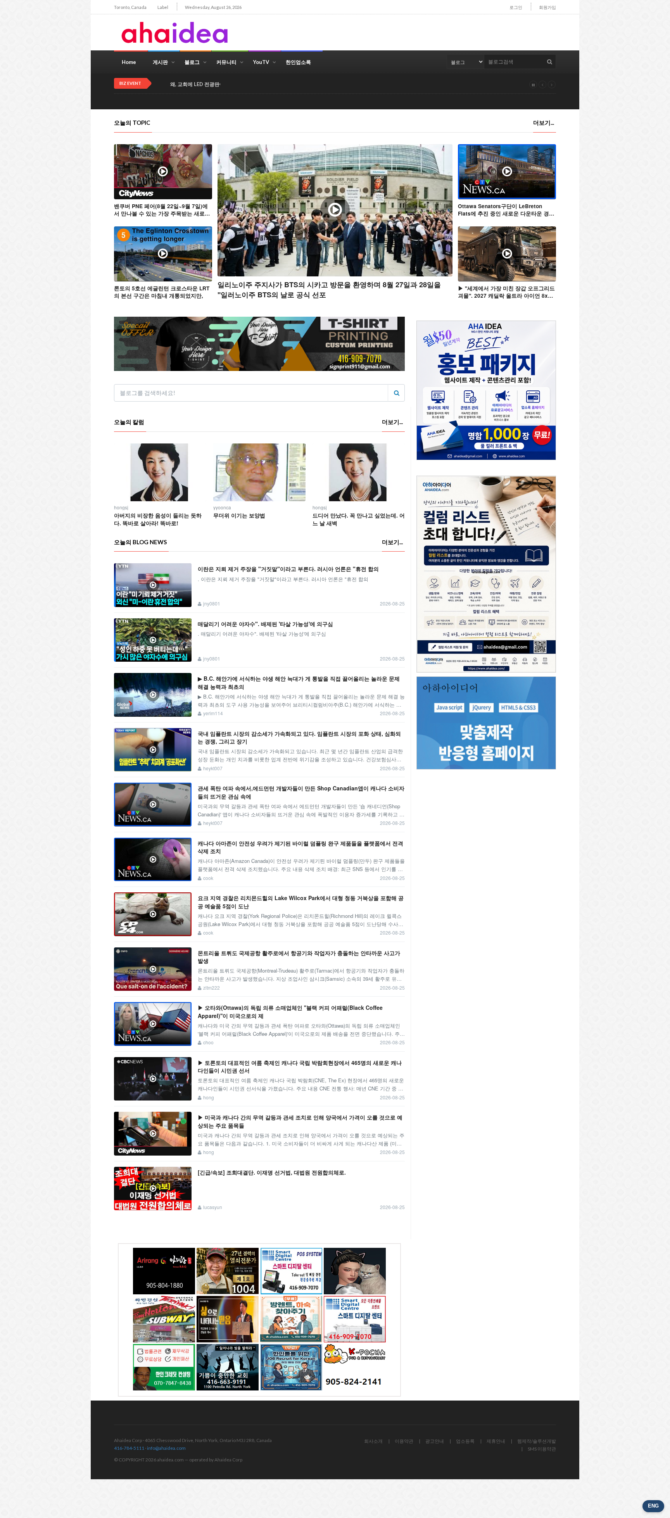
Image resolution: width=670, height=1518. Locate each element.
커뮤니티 (226, 62)
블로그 (192, 62)
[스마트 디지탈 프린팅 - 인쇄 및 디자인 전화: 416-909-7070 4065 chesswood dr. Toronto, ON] (355, 1319)
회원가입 (547, 7)
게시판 (160, 62)
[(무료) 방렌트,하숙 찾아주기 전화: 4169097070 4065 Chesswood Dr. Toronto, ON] (291, 1319)
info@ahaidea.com (166, 1448)
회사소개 (373, 1441)
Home (129, 62)
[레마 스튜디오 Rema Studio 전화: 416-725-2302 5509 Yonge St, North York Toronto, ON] (355, 1271)
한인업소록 (298, 62)
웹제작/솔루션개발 (536, 1441)
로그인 (515, 7)
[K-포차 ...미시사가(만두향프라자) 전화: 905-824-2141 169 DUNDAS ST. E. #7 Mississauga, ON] (355, 1367)
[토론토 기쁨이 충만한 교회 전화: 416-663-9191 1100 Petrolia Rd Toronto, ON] (228, 1367)
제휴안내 (496, 1441)
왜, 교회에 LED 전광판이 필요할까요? (211, 84)
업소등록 (465, 1441)
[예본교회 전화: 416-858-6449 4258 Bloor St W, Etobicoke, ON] (228, 1319)
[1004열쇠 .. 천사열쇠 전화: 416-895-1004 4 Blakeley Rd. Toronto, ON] (228, 1271)
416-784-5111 (129, 1448)
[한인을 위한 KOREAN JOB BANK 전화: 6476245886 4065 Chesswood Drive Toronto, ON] (291, 1367)
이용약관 (404, 1441)
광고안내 (434, 1441)
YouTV (261, 62)
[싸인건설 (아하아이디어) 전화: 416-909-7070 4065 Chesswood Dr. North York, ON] (164, 1319)
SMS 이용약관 (542, 1449)
